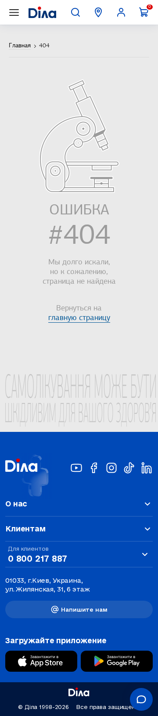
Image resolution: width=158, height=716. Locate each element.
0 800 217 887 (37, 558)
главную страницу (79, 318)
